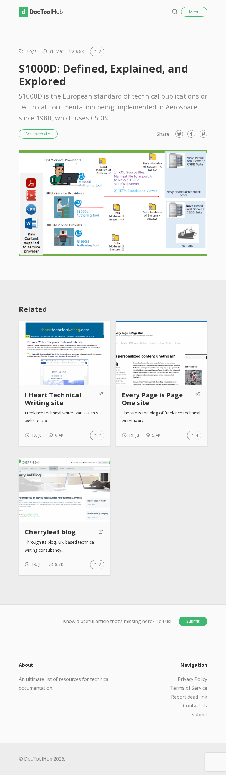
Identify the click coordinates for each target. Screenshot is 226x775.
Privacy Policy (192, 679)
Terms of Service (188, 688)
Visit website (38, 134)
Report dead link (189, 697)
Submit (193, 621)
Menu (194, 11)
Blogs (31, 51)
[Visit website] (101, 398)
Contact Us (195, 705)
